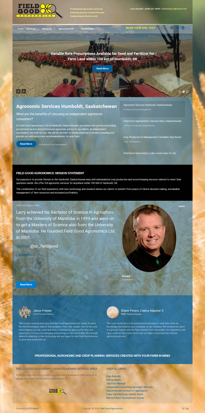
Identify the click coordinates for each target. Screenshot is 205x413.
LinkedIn (24, 254)
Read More (102, 63)
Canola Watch (113, 379)
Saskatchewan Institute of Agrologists (126, 390)
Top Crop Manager (116, 383)
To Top (185, 408)
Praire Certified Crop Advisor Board (124, 394)
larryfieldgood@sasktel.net (174, 9)
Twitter (22, 246)
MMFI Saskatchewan (131, 314)
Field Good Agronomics (111, 408)
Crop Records (113, 376)
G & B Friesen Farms (43, 314)
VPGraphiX (33, 408)
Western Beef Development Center (125, 397)
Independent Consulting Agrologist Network (129, 387)
